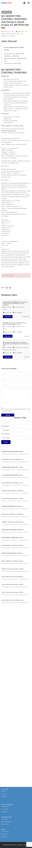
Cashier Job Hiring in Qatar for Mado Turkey (15, 568)
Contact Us (4, 794)
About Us (3, 791)
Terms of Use (5, 831)
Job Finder (4, 811)
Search (6, 442)
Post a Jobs (4, 819)
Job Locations (5, 433)
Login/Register (5, 806)
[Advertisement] (16, 626)
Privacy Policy (5, 834)
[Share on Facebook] (6, 288)
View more (8, 316)
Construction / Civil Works (8, 36)
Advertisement (5, 824)
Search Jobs (4, 809)
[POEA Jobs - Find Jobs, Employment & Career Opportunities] (8, 3)
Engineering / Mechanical (9, 349)
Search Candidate (6, 821)
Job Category (5, 426)
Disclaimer (4, 836)
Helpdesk (3, 796)
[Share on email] (10, 288)
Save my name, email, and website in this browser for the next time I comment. (15, 410)
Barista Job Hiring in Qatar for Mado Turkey (15, 592)
